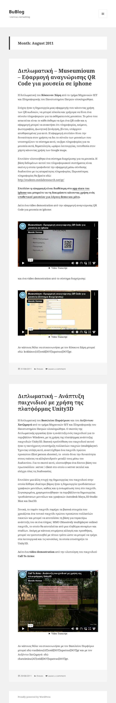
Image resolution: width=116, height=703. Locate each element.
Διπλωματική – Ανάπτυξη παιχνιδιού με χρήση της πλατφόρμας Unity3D (51, 402)
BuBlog (16, 12)
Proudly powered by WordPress (34, 696)
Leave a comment (57, 368)
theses (40, 368)
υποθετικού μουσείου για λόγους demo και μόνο (49, 197)
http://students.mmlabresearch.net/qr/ (41, 180)
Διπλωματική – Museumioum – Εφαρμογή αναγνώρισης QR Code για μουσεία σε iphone (56, 77)
